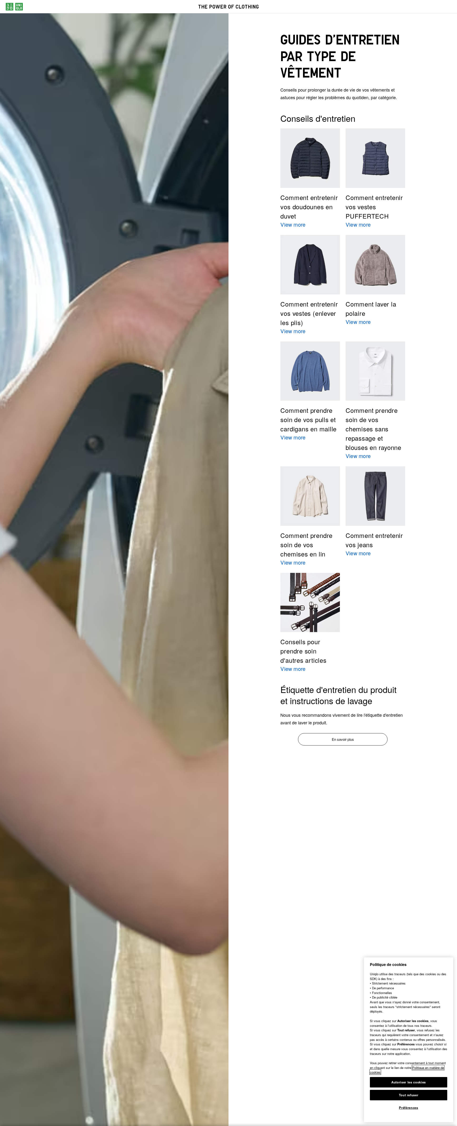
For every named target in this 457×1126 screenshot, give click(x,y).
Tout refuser (408, 1095)
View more (292, 224)
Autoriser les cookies (408, 1082)
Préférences (408, 1107)
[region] (408, 1039)
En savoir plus (343, 739)
